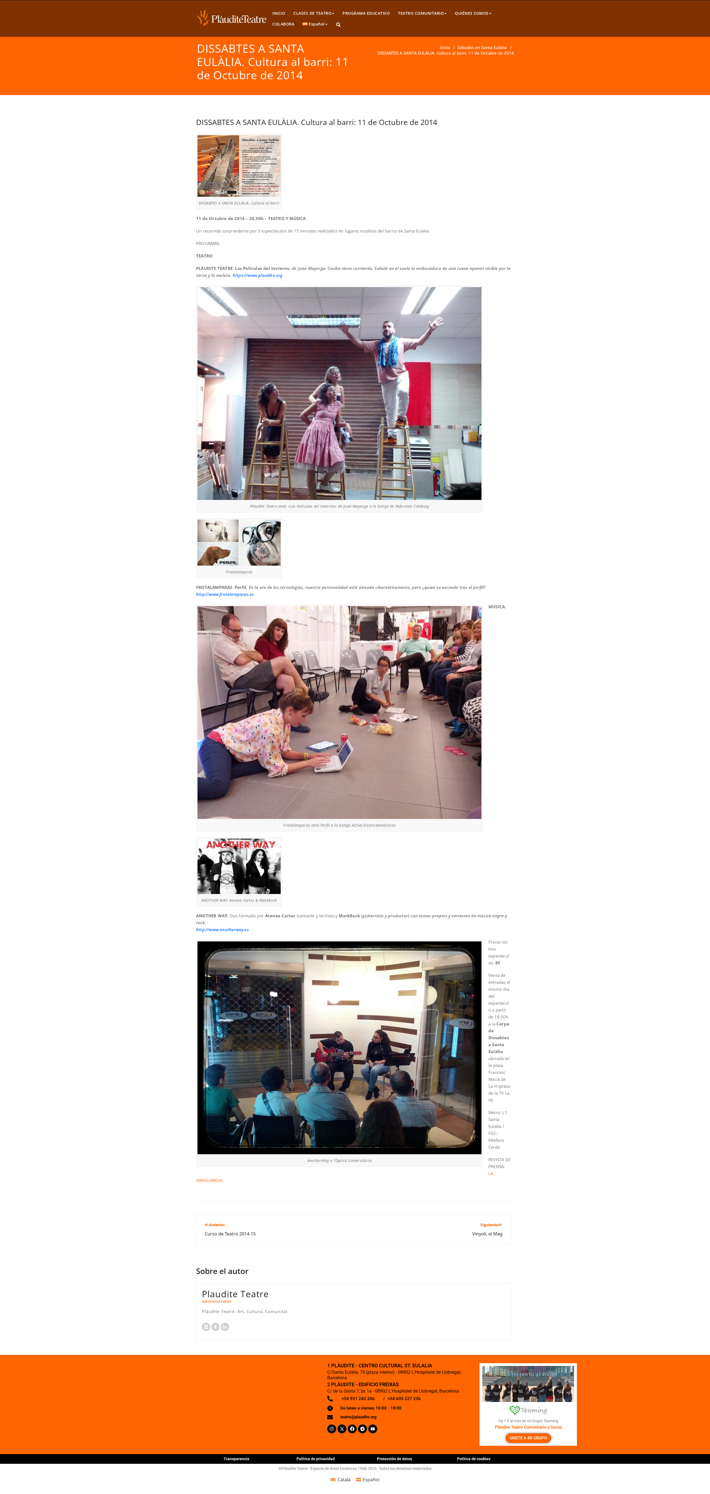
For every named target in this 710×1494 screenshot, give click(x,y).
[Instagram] (331, 1428)
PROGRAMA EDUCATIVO (366, 13)
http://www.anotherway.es (222, 929)
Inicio (445, 47)
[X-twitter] (342, 1428)
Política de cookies (473, 1459)
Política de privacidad (315, 1459)
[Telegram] (362, 1428)
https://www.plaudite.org (258, 275)
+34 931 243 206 (358, 1398)
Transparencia (236, 1459)
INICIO (278, 13)
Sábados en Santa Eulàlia (482, 47)
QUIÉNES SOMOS (472, 13)
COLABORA (283, 24)
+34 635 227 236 (404, 1398)
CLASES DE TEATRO (312, 13)
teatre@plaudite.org (358, 1416)
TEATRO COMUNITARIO (421, 13)
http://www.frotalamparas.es (225, 594)
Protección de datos (394, 1459)
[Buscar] (338, 24)
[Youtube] (372, 1428)
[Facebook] (352, 1428)
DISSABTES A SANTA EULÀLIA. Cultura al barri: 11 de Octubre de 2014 (316, 122)
